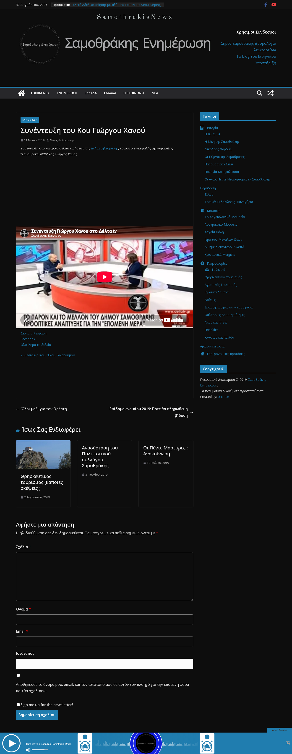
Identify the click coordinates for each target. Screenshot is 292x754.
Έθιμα (209, 194)
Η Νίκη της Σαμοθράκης (222, 141)
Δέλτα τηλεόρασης (104, 148)
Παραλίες (211, 330)
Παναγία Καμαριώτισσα (222, 172)
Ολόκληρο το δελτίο (36, 344)
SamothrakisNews (135, 17)
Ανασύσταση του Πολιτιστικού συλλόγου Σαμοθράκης (100, 457)
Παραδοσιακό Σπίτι (219, 164)
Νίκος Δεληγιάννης (62, 140)
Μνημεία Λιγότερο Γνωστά (224, 247)
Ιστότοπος (25, 653)
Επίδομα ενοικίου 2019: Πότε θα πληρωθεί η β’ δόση (149, 412)
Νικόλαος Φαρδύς (218, 149)
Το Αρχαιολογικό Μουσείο (225, 217)
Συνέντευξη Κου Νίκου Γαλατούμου (48, 355)
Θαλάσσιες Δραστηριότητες (225, 315)
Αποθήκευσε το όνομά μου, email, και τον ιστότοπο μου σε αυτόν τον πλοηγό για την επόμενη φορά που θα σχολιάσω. (102, 688)
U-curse (223, 396)
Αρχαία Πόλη (214, 232)
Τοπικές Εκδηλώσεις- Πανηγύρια (229, 202)
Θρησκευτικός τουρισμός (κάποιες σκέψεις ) (42, 482)
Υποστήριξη (265, 62)
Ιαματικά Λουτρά (217, 292)
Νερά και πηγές (216, 322)
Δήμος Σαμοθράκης (237, 43)
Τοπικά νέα (40, 93)
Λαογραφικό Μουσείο (221, 224)
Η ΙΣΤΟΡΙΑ (212, 134)
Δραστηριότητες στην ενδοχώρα (229, 307)
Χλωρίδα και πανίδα (219, 337)
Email (22, 631)
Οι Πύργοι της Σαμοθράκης (225, 156)
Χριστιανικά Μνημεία (220, 254)
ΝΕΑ (155, 93)
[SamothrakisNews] (21, 93)
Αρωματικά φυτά (212, 346)
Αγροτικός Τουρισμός (221, 284)
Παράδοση (208, 188)
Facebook (28, 339)
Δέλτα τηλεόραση (34, 333)
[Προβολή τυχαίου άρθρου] (270, 93)
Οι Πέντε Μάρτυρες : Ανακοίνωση (165, 451)
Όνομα (23, 609)
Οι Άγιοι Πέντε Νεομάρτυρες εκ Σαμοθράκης (237, 179)
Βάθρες (210, 299)
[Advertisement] (105, 194)
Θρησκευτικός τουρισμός (223, 277)
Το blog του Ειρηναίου (256, 56)
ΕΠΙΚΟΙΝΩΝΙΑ (133, 93)
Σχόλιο (23, 546)
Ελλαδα (91, 93)
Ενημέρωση (67, 93)
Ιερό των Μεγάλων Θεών (223, 239)
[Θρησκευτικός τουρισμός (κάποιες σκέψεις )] (43, 443)
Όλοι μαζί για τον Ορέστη (44, 408)
